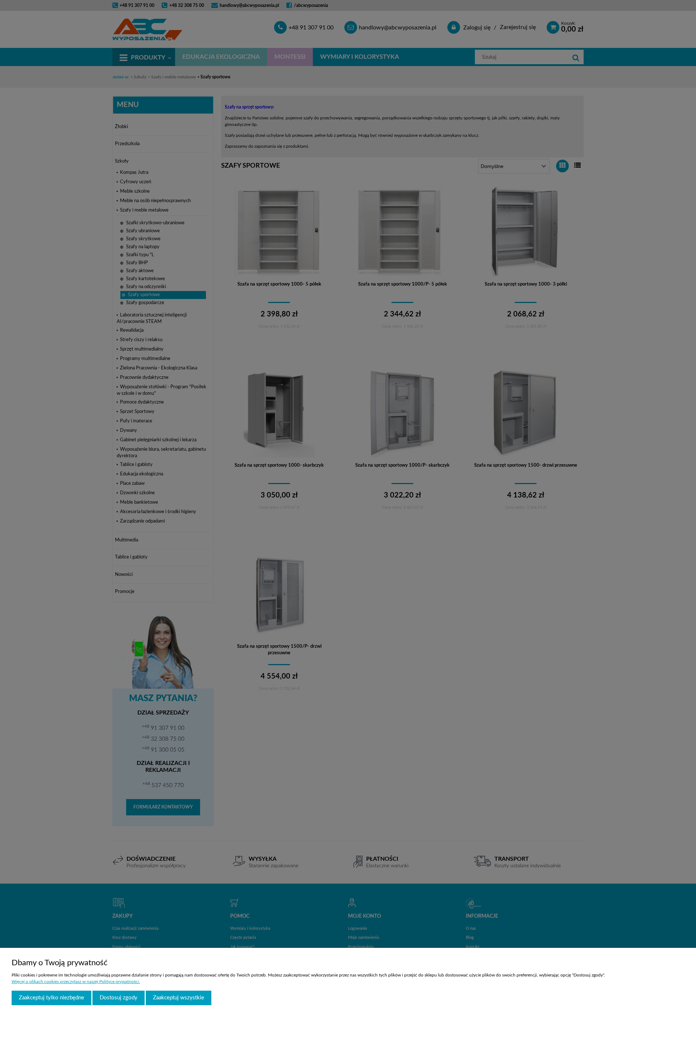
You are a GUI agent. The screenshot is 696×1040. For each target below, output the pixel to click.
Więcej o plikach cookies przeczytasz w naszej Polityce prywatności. (76, 981)
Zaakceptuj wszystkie (178, 997)
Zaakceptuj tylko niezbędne (51, 997)
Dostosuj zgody (118, 997)
